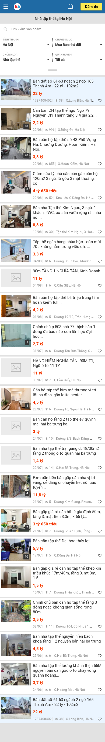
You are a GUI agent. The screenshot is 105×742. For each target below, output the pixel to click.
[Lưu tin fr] (100, 100)
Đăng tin (91, 7)
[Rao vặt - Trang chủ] (17, 7)
